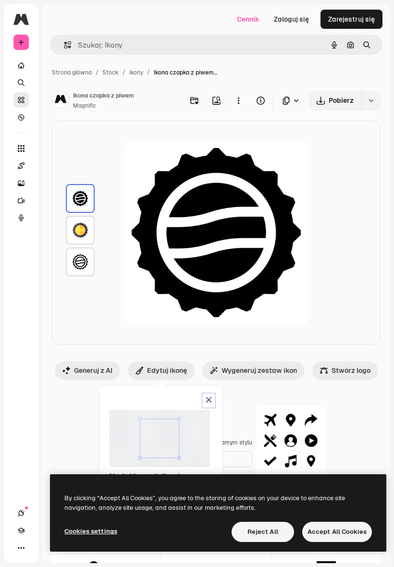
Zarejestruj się (351, 19)
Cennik (248, 19)
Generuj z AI (93, 370)
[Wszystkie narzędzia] (21, 148)
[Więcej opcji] (238, 100)
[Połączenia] (21, 513)
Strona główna (72, 72)
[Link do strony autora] (60, 101)
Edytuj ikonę (167, 370)
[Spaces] (21, 165)
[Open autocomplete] (63, 45)
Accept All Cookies (337, 532)
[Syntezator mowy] (21, 217)
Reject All (262, 532)
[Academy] (21, 530)
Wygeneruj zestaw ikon (259, 370)
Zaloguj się (291, 19)
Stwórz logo (351, 370)
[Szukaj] (21, 82)
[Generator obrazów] (21, 183)
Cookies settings (90, 531)
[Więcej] (21, 547)
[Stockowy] (21, 100)
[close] (209, 401)
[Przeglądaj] (21, 117)
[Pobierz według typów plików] (291, 101)
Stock (110, 72)
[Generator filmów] (21, 200)
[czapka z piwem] (80, 198)
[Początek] (21, 65)
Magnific (84, 106)
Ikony (136, 72)
